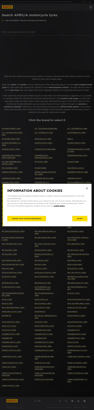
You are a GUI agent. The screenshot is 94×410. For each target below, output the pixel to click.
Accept (80, 218)
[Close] (87, 188)
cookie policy (59, 206)
